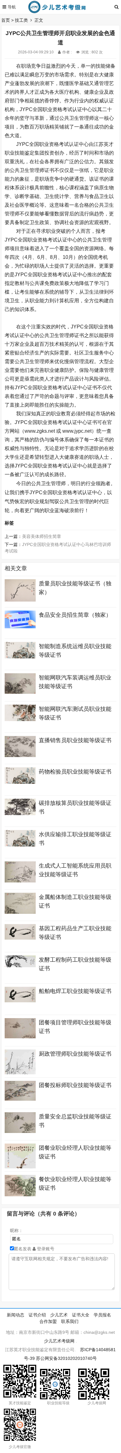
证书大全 (80, 1314)
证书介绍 (37, 1314)
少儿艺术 (59, 1314)
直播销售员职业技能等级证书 (75, 740)
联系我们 (69, 1321)
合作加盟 (48, 1321)
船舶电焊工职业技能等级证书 (75, 991)
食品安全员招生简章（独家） (75, 615)
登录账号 (45, 1248)
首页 (5, 20)
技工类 (21, 20)
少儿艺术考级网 (59, 1340)
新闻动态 (15, 1314)
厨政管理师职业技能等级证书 (75, 1054)
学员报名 (102, 1314)
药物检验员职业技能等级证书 (75, 772)
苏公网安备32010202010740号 (66, 1358)
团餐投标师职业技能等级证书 (75, 1085)
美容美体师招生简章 (41, 536)
